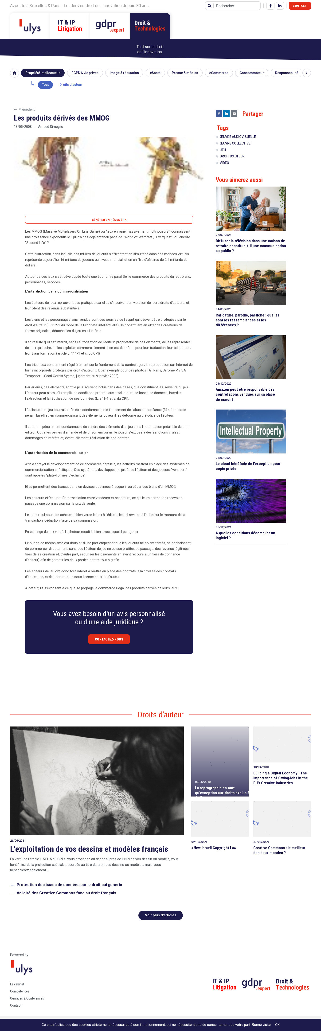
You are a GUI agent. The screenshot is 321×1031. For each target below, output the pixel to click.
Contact (300, 6)
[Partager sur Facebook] (219, 113)
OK (277, 1025)
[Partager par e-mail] (234, 113)
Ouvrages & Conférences (27, 998)
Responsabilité (286, 73)
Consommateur (252, 73)
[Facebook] (270, 6)
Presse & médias (185, 73)
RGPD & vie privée (84, 73)
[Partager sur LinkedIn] (226, 113)
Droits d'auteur (70, 84)
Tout (45, 84)
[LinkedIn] (280, 6)
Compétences (19, 991)
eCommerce (218, 73)
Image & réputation (124, 73)
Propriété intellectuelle (42, 73)
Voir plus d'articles (160, 915)
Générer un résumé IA (109, 220)
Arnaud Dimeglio (50, 127)
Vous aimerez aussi (239, 180)
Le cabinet (17, 984)
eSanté (155, 73)
